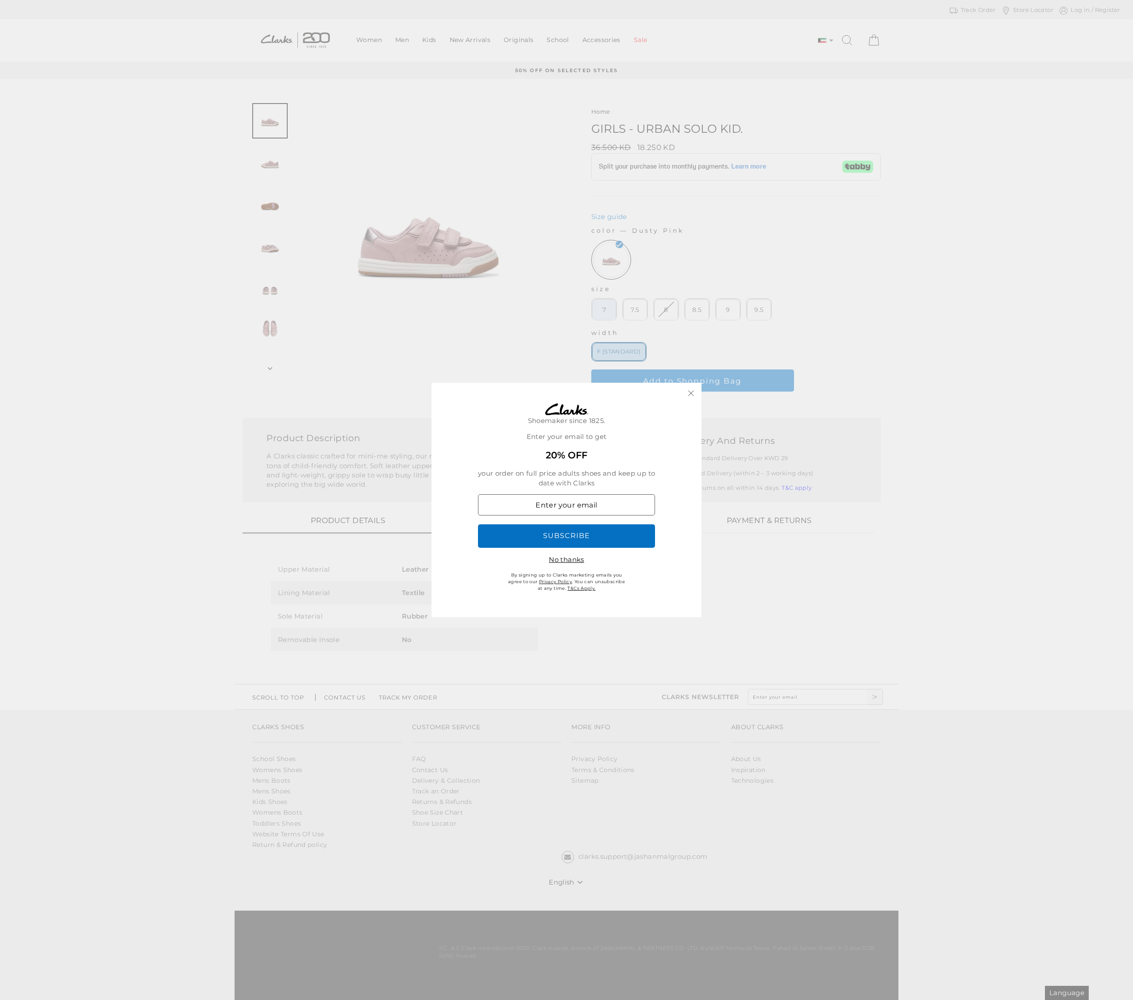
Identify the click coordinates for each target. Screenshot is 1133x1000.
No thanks (566, 559)
